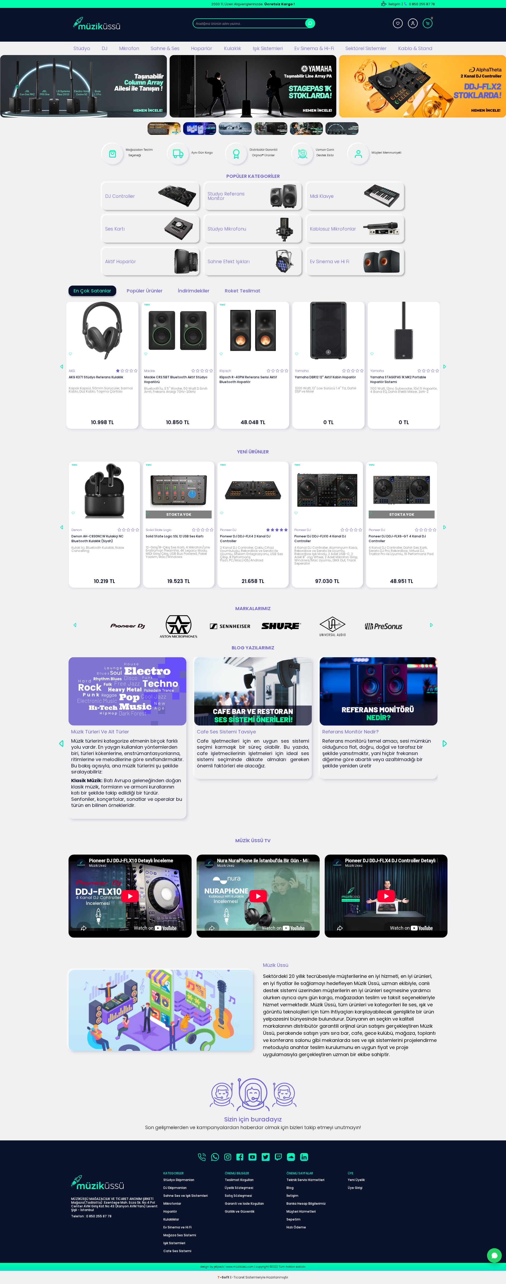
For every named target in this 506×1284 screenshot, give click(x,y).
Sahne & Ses (165, 48)
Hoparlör (201, 48)
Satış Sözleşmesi (238, 1195)
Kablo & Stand (415, 48)
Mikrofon (129, 48)
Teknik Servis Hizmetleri (305, 1180)
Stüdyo (82, 48)
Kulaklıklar (171, 1219)
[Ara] (310, 23)
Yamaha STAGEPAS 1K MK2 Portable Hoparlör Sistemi (398, 379)
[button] (16, 84)
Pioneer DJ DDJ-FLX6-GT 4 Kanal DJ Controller (397, 538)
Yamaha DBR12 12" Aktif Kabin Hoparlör (325, 377)
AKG (72, 371)
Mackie (149, 371)
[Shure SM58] (422, 86)
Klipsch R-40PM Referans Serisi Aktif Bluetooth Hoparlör (248, 379)
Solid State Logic (159, 530)
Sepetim (293, 1219)
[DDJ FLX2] (252, 86)
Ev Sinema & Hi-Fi (314, 48)
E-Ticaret (237, 1277)
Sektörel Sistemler (366, 48)
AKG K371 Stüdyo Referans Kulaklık (96, 377)
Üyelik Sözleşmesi (239, 1187)
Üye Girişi (355, 1187)
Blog (290, 1187)
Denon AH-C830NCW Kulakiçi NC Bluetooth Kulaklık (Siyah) (97, 538)
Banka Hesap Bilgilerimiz (306, 1203)
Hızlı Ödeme (296, 1227)
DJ (105, 48)
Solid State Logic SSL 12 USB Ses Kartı (174, 536)
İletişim (394, 4)
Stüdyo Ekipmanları (178, 1180)
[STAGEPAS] (83, 86)
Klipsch (225, 371)
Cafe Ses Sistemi (177, 1251)
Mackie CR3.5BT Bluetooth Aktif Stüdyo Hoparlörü (175, 379)
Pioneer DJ (228, 530)
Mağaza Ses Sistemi (179, 1235)
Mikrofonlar (172, 1203)
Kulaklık (232, 48)
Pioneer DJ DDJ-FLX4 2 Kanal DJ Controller (245, 538)
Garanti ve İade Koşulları (244, 1203)
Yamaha (302, 371)
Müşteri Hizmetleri (301, 1211)
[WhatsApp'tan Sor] (494, 1255)
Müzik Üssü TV (253, 840)
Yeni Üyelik (356, 1180)
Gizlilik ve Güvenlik (239, 1211)
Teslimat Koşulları (239, 1180)
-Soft (223, 1277)
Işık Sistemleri (268, 48)
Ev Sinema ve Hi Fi (177, 1227)
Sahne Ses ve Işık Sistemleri (185, 1195)
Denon (76, 530)
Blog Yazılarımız (253, 647)
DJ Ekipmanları (175, 1187)
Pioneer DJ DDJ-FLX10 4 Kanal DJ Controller (320, 538)
